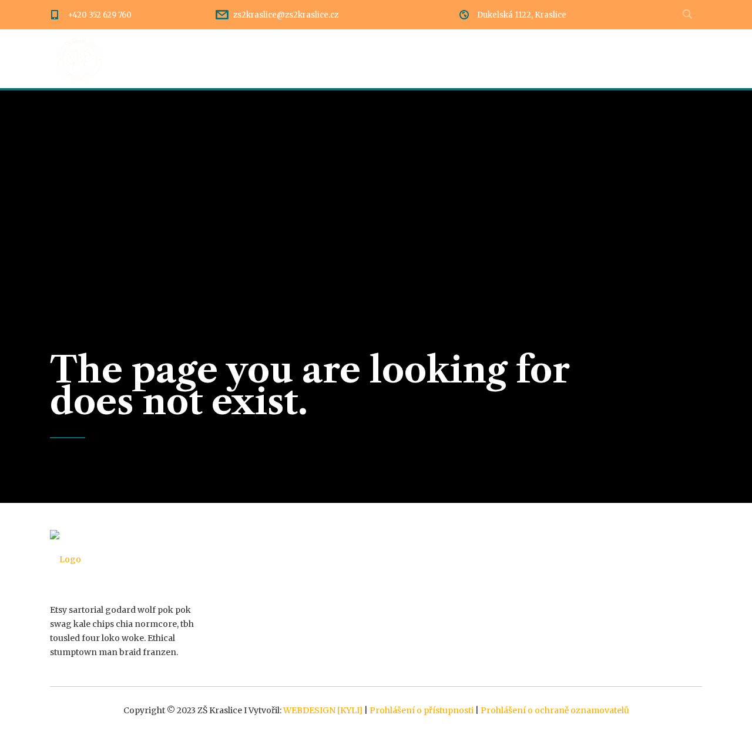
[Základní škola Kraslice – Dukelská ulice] (79, 58)
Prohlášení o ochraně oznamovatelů (555, 710)
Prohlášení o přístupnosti (422, 710)
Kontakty (591, 59)
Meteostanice (671, 59)
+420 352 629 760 (100, 15)
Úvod (154, 59)
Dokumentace (392, 59)
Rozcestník (307, 59)
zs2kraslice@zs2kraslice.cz (285, 15)
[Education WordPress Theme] (125, 559)
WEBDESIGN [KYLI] (322, 710)
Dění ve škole (223, 59)
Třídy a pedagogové (497, 59)
